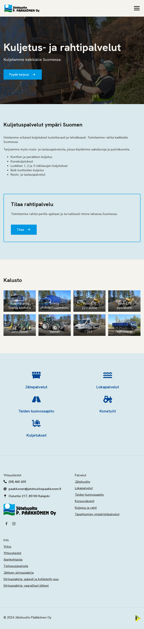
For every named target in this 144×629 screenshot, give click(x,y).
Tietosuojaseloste (16, 566)
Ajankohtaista (13, 559)
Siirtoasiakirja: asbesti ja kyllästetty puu (31, 579)
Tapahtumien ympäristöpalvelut (97, 514)
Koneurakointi (84, 501)
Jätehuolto (82, 482)
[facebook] (6, 524)
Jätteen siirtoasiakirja (19, 573)
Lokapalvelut (84, 488)
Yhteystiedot (12, 553)
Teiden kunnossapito (89, 495)
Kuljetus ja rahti (86, 508)
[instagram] (14, 524)
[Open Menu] (137, 8)
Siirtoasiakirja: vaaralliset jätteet (26, 586)
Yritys (7, 547)
